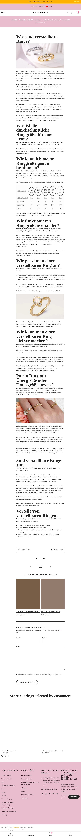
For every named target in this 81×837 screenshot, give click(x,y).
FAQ (2, 782)
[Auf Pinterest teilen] (40, 558)
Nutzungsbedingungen (7, 808)
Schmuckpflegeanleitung (8, 785)
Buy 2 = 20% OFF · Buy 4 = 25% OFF (40, 1)
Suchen (3, 792)
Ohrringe (23, 788)
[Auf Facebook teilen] (37, 558)
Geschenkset (24, 798)
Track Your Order (6, 779)
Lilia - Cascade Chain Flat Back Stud (52, 751)
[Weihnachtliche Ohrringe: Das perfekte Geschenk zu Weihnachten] (31, 567)
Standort (34, 6)
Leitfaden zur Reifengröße (8, 811)
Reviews (3, 789)
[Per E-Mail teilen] (44, 558)
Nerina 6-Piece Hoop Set (8, 751)
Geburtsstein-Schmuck (27, 794)
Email (44, 637)
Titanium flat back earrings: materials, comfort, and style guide (28, 612)
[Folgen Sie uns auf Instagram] (46, 793)
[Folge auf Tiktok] (57, 793)
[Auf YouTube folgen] (53, 793)
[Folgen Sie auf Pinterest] (50, 793)
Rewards (3, 795)
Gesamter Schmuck (26, 775)
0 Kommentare (58, 549)
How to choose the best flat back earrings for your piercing (50, 612)
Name (18, 637)
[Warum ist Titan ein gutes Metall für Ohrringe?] (50, 567)
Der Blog (4, 815)
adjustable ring (26, 549)
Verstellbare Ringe (21, 228)
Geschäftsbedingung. (7, 830)
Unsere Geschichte (6, 775)
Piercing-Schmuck (26, 779)
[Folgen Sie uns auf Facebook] (42, 793)
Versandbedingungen (7, 799)
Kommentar (20, 646)
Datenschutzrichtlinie (19, 830)
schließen (4, 1)
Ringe (23, 791)
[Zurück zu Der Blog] (40, 567)
